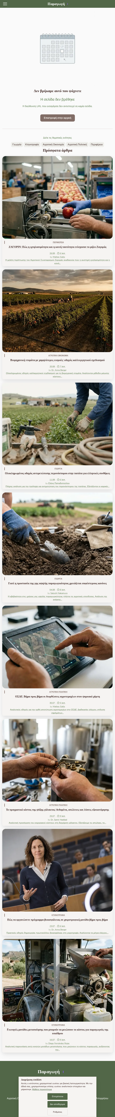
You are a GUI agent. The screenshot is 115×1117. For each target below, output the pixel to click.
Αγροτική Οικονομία (53, 144)
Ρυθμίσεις (57, 1112)
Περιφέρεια (97, 144)
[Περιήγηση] (5, 4)
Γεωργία (16, 144)
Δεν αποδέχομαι (57, 1104)
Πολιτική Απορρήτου (97, 1098)
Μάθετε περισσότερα (42, 1089)
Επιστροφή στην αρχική (57, 118)
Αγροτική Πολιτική (77, 144)
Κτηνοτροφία (32, 144)
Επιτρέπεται (57, 1096)
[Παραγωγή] (57, 4)
